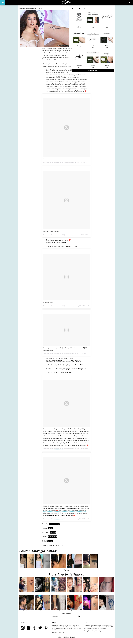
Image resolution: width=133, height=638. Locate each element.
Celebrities (22, 8)
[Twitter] (40, 630)
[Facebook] (28, 630)
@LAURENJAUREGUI (54, 361)
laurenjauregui (58, 162)
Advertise (54, 632)
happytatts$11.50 (79, 27)
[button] (2, 2)
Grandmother (52, 537)
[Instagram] (23, 630)
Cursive (49, 541)
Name (50, 528)
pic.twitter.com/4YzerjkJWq (77, 369)
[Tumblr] (34, 630)
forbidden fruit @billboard (51, 231)
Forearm (53, 532)
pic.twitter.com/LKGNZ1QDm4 (56, 242)
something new (48, 302)
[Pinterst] (46, 630)
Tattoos (41, 8)
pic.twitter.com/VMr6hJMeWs (71, 361)
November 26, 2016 (77, 365)
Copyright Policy (96, 631)
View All (66, 570)
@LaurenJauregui (55, 240)
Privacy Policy (87, 631)
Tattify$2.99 (93, 27)
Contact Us (61, 632)
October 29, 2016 (71, 246)
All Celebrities (66, 614)
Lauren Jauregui (32, 8)
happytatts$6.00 (79, 66)
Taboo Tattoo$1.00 (107, 27)
